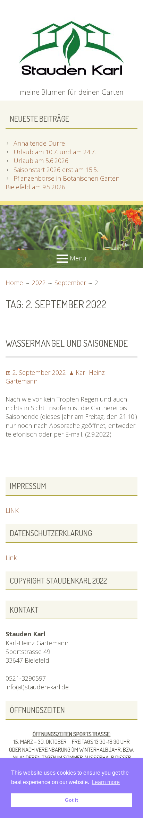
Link (11, 557)
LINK (12, 510)
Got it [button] (71, 800)
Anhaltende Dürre (39, 143)
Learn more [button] (106, 782)
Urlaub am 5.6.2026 (41, 160)
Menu (78, 258)
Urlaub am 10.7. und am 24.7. (55, 152)
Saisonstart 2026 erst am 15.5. (56, 169)
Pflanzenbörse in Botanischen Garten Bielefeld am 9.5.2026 (62, 182)
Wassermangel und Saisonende (67, 343)
